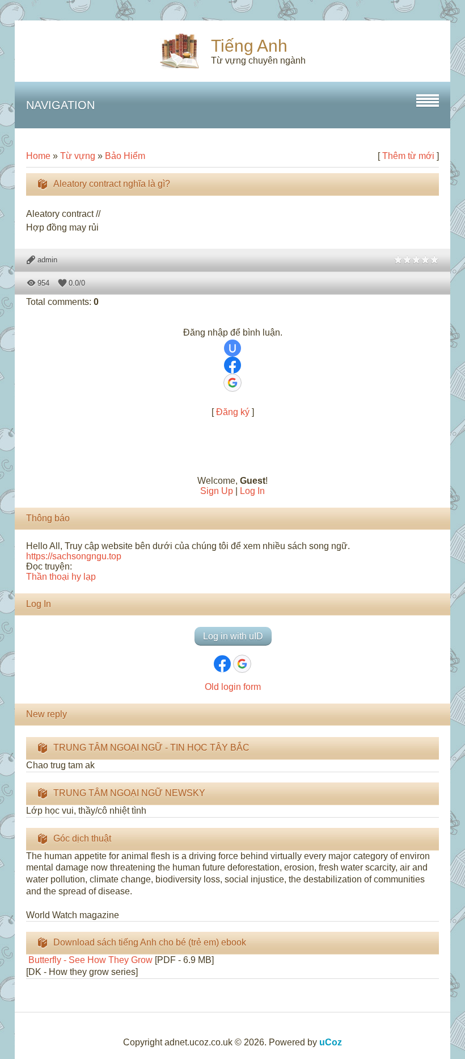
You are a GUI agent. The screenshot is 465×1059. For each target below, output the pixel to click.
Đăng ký (233, 412)
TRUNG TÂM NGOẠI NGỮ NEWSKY (129, 793)
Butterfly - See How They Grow (89, 960)
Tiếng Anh (249, 45)
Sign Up (216, 491)
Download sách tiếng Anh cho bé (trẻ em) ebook (149, 942)
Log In (252, 491)
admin (47, 260)
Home (38, 156)
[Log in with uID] (232, 348)
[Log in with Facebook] (232, 365)
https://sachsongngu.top (73, 556)
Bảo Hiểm (125, 156)
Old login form (233, 687)
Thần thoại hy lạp (61, 576)
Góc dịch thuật (82, 838)
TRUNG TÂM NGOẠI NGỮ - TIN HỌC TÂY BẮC (151, 747)
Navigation (60, 105)
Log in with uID (233, 636)
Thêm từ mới (408, 156)
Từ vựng (77, 156)
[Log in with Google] (232, 383)
